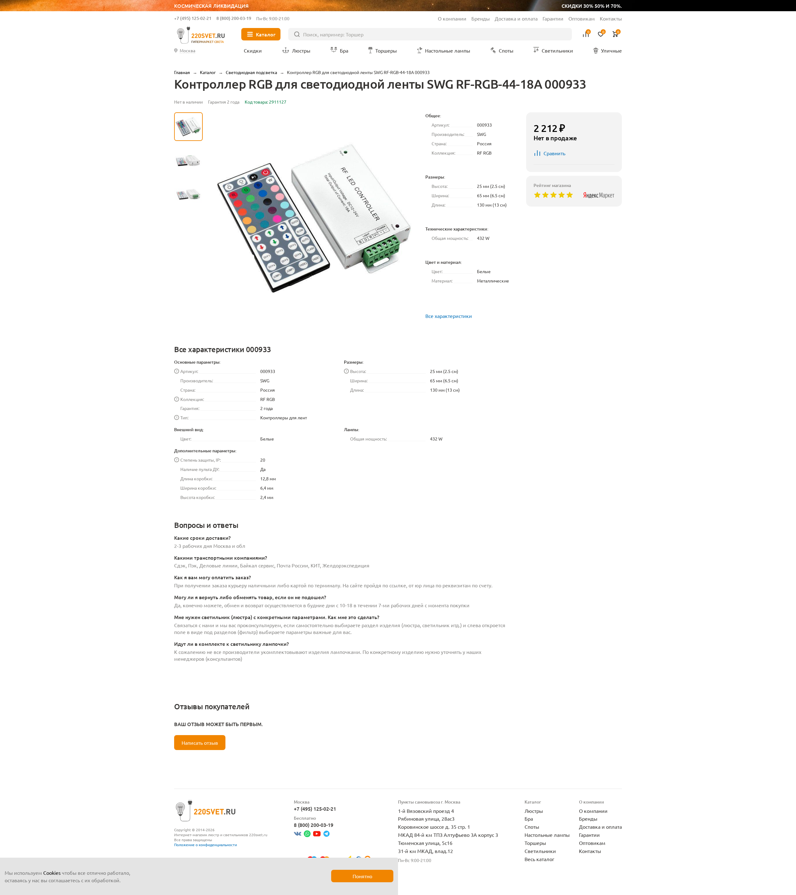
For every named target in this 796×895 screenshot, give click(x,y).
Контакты (611, 18)
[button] (188, 275)
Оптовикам (581, 18)
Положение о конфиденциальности (205, 844)
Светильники (540, 851)
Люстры (534, 811)
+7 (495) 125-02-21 (192, 18)
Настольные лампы (547, 835)
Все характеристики (448, 316)
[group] (314, 218)
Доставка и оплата (516, 18)
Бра (529, 818)
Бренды (480, 18)
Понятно (362, 876)
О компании (452, 18)
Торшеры (535, 843)
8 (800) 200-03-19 (233, 18)
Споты (532, 826)
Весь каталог (539, 859)
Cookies (52, 872)
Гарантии (553, 18)
